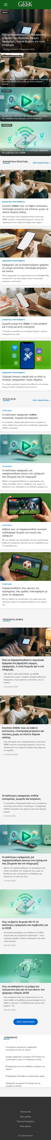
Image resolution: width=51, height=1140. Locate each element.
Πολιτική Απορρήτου (25, 1121)
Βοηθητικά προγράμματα (11, 56)
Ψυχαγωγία (6, 91)
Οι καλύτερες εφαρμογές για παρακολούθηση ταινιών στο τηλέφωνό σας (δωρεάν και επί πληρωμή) (24, 117)
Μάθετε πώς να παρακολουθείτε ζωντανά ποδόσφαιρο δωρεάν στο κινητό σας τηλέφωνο (24, 532)
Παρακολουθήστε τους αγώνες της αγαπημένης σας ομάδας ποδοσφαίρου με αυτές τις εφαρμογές (24, 591)
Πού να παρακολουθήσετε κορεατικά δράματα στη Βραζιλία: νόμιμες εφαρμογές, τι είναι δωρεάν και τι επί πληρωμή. (24, 40)
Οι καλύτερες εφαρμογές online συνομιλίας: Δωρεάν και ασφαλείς (20, 416)
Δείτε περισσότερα (41, 163)
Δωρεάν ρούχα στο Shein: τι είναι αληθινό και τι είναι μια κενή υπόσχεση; (24, 325)
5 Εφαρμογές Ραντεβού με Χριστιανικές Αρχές (25, 1076)
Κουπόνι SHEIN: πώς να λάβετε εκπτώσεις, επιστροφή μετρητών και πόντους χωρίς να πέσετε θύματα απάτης (25, 81)
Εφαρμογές (6, 125)
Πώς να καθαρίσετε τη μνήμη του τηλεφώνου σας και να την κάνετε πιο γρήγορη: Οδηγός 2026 (23, 990)
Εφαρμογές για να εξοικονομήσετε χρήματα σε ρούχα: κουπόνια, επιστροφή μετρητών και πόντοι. (25, 268)
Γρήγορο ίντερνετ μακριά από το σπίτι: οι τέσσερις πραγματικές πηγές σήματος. (24, 378)
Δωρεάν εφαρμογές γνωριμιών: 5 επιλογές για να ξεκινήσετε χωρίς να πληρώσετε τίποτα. (25, 1058)
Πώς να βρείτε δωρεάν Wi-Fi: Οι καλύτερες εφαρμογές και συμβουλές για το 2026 (25, 151)
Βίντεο (5, 13)
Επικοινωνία (25, 1111)
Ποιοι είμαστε (25, 1126)
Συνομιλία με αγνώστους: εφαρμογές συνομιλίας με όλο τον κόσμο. (21, 1048)
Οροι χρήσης (25, 1116)
